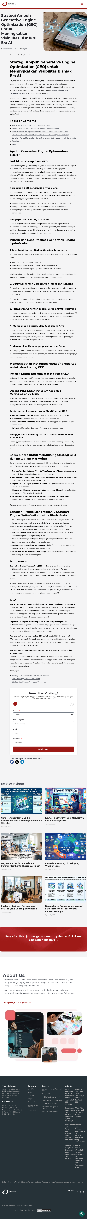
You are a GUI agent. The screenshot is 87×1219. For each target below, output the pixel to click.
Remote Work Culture (33, 1106)
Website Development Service (50, 1107)
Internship (31, 1095)
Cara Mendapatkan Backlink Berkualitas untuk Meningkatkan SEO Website (21, 820)
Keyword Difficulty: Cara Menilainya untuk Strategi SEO (64, 819)
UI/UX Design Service (49, 1103)
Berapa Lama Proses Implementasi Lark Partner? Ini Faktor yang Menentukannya (64, 909)
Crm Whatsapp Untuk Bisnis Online (26, 679)
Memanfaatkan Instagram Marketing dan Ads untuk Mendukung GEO (40, 132)
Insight (24, 48)
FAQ (14, 144)
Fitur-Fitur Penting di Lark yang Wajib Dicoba (79, 1112)
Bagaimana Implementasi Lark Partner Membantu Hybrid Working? (21, 864)
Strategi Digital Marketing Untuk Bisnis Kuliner (30, 676)
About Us (31, 1089)
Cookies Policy (30, 1210)
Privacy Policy (18, 1210)
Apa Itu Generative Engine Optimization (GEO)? (31, 125)
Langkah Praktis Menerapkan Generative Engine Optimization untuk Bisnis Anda (44, 138)
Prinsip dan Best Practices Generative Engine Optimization (35, 128)
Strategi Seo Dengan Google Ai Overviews (29, 682)
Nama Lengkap (18, 720)
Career (30, 1092)
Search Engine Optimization (52, 1100)
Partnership (32, 1110)
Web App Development (50, 1111)
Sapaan (16, 711)
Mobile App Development (51, 1097)
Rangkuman (17, 141)
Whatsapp (17, 739)
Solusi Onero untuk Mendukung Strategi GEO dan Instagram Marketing (40, 135)
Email (15, 729)
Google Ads (46, 1094)
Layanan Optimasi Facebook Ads (52, 1089)
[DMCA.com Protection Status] (44, 1210)
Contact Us (31, 1102)
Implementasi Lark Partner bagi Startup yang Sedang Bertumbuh (19, 907)
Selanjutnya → (43, 749)
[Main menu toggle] (82, 4)
